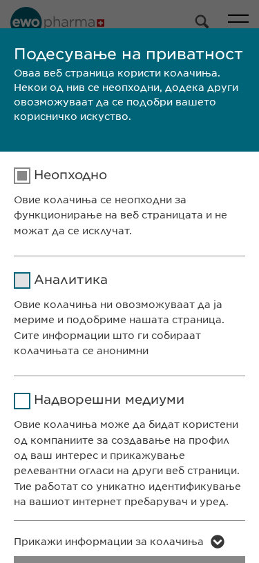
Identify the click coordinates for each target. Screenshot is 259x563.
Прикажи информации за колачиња (109, 541)
